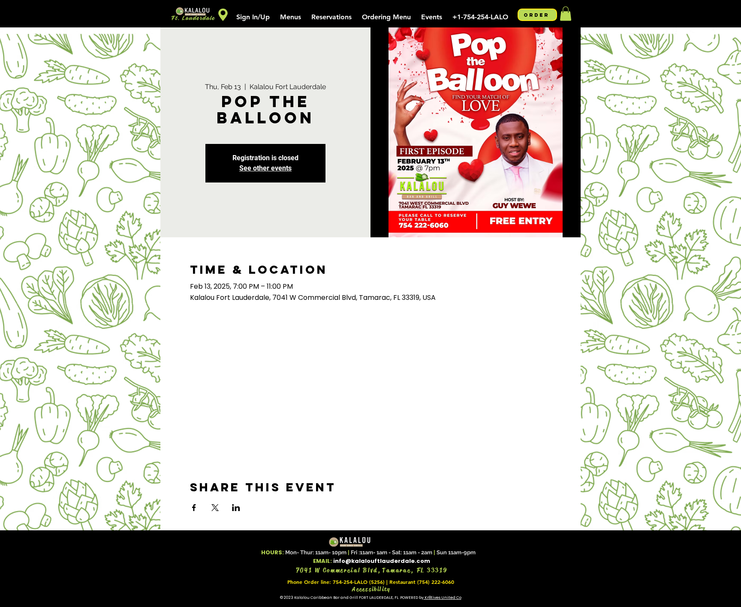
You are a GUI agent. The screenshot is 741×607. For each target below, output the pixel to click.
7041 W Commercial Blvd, (339, 570)
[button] (290, 13)
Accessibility (371, 589)
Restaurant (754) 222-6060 (421, 581)
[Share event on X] (215, 507)
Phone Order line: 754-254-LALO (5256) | (338, 581)
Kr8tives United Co (442, 597)
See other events (265, 168)
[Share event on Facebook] (194, 507)
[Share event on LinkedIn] (236, 507)
